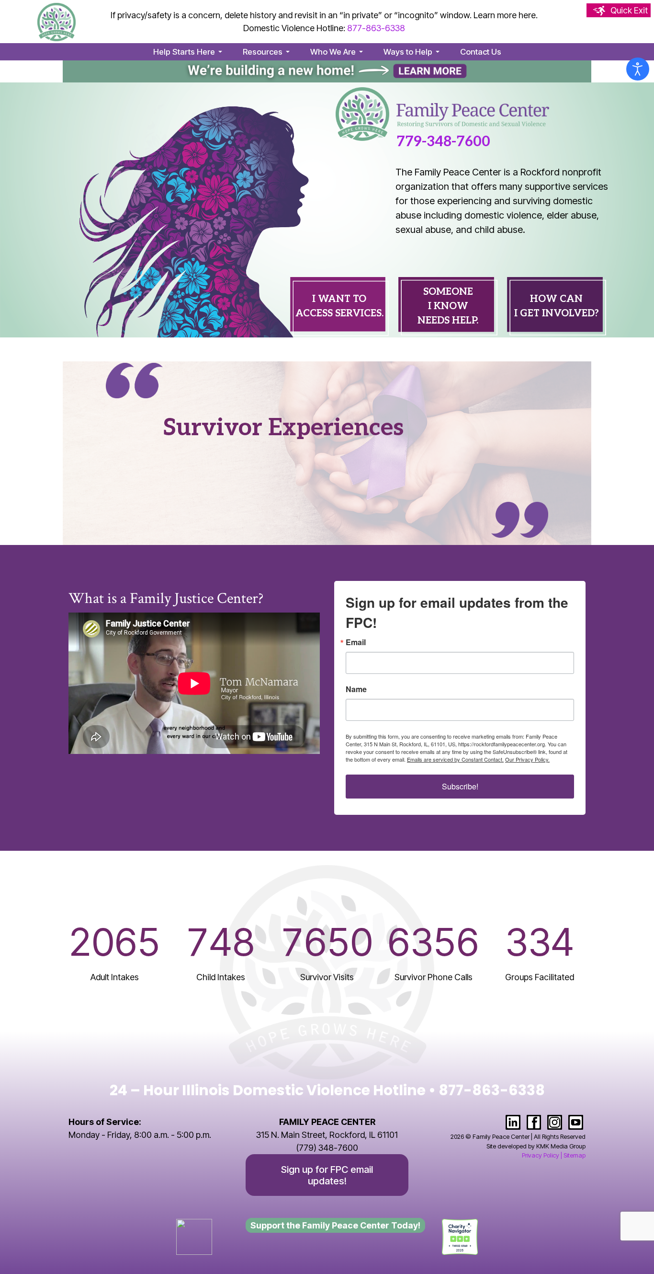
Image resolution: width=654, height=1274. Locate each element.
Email (356, 642)
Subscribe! (460, 786)
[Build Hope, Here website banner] (327, 71)
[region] (327, 209)
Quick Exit (629, 10)
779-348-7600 (443, 142)
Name (356, 689)
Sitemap (575, 1155)
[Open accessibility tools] (637, 69)
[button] (189, 52)
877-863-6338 (376, 28)
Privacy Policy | (542, 1155)
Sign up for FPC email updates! (327, 1174)
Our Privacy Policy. (527, 759)
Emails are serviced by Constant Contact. (455, 759)
